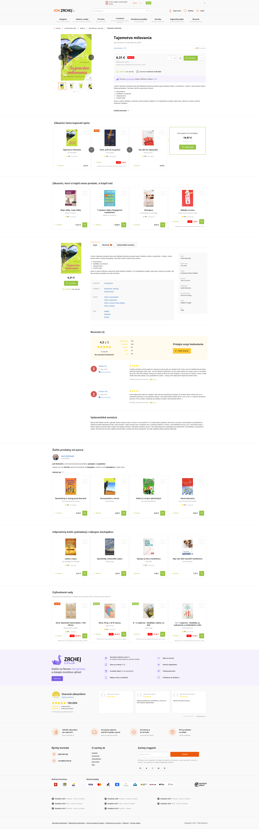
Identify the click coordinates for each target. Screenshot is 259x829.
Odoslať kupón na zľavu (129, 441)
